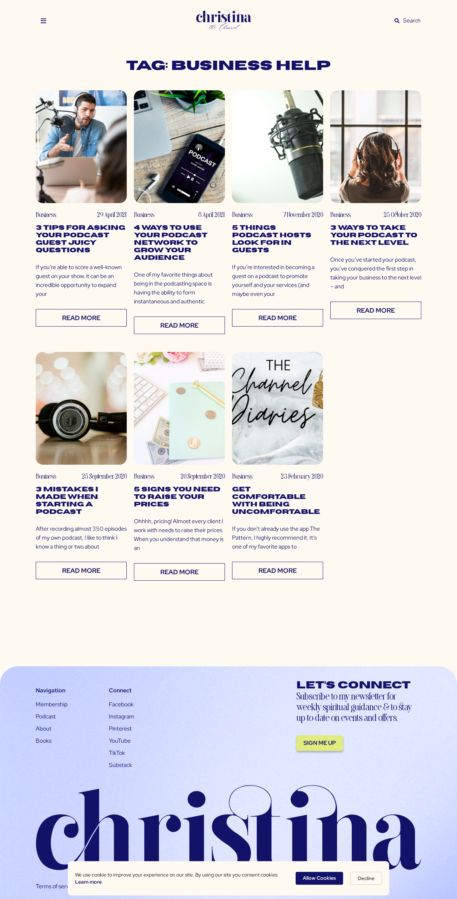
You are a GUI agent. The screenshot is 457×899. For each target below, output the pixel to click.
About (43, 728)
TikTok (117, 753)
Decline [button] (366, 878)
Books (43, 740)
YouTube (120, 740)
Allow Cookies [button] (319, 878)
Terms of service (56, 886)
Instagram (121, 716)
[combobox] (412, 20)
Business (46, 214)
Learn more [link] (88, 882)
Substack (120, 765)
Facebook (121, 704)
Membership (51, 704)
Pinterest (120, 728)
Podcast (46, 716)
